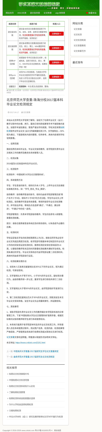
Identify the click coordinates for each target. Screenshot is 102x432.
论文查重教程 (80, 45)
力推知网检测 (15, 411)
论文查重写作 (80, 51)
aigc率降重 (60, 13)
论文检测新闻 (80, 40)
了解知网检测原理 (17, 392)
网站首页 (10, 13)
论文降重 (48, 13)
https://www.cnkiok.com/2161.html (30, 343)
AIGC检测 (21, 13)
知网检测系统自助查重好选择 (22, 398)
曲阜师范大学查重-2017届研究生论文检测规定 (34, 357)
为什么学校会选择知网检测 (21, 404)
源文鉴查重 (35, 13)
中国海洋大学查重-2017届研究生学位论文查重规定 (36, 351)
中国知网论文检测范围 (19, 380)
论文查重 (18, 90)
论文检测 (26, 90)
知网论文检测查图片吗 (19, 374)
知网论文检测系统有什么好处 (22, 386)
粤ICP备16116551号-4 (43, 430)
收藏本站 (92, 13)
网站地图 (57, 430)
